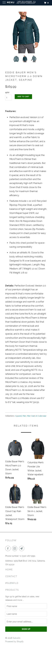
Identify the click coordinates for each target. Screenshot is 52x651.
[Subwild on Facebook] (8, 548)
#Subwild (11, 583)
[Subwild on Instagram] (15, 548)
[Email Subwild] (22, 548)
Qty (7, 93)
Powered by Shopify (14, 641)
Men (24, 416)
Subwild (16, 638)
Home (9, 569)
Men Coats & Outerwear (36, 416)
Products (12, 590)
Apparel (18, 416)
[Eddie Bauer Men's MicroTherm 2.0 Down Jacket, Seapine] (26, 32)
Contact (11, 576)
